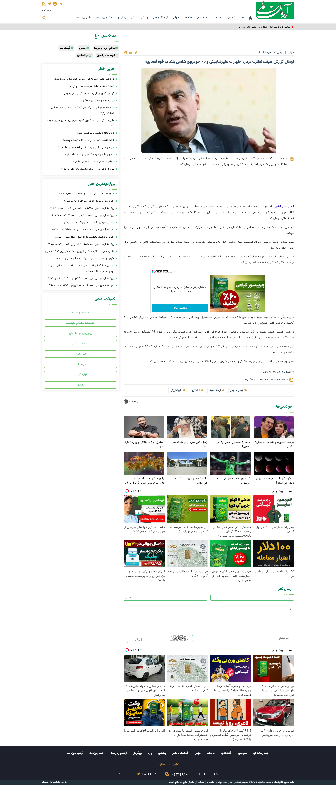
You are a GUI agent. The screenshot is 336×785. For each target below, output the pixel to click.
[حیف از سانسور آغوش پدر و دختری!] (230, 426)
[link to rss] (44, 4)
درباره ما (161, 764)
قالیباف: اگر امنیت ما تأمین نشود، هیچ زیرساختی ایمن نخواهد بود (80, 123)
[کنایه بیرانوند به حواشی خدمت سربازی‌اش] (230, 463)
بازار (132, 18)
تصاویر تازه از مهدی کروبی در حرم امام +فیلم (89, 154)
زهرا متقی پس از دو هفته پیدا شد (189, 444)
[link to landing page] (275, 9)
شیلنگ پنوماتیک (80, 313)
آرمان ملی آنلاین (284, 206)
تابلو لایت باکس (80, 344)
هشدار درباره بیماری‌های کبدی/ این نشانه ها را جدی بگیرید (262, 27)
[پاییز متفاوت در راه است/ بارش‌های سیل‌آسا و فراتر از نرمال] (144, 463)
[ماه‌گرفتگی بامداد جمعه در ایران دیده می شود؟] (274, 463)
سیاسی (216, 18)
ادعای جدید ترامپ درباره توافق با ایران (93, 162)
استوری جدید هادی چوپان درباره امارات (144, 444)
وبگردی (121, 18)
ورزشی (144, 18)
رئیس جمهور (237, 390)
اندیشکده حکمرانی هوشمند (80, 323)
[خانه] (251, 18)
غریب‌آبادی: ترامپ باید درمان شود (95, 133)
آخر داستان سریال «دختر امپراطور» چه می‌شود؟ (89, 201)
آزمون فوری (81, 354)
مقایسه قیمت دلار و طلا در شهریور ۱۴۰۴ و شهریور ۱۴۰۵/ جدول (79, 251)
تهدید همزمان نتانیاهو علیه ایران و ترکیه (92, 86)
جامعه (188, 18)
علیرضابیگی (176, 390)
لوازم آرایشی (80, 374)
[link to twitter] (49, 4)
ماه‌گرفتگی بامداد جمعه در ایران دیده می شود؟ (275, 480)
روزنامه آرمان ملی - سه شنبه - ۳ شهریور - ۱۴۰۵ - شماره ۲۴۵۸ (80, 244)
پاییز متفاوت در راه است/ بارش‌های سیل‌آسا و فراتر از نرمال (144, 480)
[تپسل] (154, 271)
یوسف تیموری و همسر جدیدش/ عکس (274, 444)
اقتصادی (202, 18)
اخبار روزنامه (84, 18)
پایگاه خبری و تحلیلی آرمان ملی (239, 782)
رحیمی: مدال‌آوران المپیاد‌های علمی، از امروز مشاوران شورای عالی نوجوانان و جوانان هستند (79, 268)
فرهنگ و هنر (160, 18)
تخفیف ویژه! (180, 308)
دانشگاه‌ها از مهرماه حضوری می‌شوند (190, 480)
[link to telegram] (61, 4)
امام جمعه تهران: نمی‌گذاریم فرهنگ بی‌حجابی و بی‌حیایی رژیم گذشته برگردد (80, 110)
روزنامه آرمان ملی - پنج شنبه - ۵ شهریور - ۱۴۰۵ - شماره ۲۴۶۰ (81, 286)
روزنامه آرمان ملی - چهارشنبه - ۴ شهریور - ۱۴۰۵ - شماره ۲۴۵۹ (80, 278)
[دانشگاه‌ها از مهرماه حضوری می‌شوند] (187, 463)
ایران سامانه (47, 782)
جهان (176, 18)
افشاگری (196, 390)
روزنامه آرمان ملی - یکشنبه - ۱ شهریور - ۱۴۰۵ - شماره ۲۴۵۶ (82, 208)
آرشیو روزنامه (104, 18)
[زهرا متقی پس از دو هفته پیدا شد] (187, 426)
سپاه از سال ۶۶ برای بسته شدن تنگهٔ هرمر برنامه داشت (84, 147)
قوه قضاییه (215, 390)
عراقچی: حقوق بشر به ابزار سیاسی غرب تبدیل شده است (84, 79)
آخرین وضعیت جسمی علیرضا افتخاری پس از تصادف (85, 258)
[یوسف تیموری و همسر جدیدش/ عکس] (274, 426)
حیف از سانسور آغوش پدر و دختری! (234, 444)
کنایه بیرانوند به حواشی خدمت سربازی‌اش (232, 480)
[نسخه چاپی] (126, 53)
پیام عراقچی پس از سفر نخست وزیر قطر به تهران (87, 169)
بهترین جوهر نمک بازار (80, 333)
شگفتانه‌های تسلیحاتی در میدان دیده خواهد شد (87, 140)
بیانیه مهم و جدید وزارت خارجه (97, 100)
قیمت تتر (81, 364)
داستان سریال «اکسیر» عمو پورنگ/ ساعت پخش (88, 223)
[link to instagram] (55, 4)
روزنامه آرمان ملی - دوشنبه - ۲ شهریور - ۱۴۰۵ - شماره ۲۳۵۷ (81, 230)
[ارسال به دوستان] (131, 53)
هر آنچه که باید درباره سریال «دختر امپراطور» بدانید (86, 194)
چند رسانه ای (261, 753)
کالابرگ (80, 385)
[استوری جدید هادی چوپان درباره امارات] (144, 426)
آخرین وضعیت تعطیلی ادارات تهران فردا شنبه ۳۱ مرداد (84, 237)
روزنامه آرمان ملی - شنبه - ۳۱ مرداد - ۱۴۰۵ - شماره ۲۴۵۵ (83, 215)
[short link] (136, 52)
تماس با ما (173, 764)
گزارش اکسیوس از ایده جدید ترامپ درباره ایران (88, 93)
